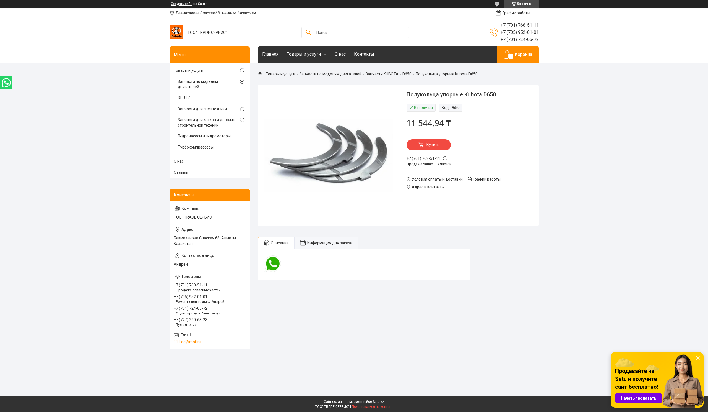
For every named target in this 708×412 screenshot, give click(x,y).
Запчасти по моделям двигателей (330, 74)
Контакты (364, 54)
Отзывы (181, 172)
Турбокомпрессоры (196, 147)
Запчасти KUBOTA (382, 74)
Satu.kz (378, 402)
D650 (407, 74)
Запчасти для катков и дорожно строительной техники (207, 122)
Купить (432, 144)
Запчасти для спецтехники (202, 109)
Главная (270, 54)
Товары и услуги (304, 54)
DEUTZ (184, 98)
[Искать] (308, 32)
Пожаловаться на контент (372, 407)
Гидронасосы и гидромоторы (204, 136)
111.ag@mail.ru (187, 342)
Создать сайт (181, 4)
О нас (340, 54)
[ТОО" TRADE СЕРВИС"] (176, 32)
